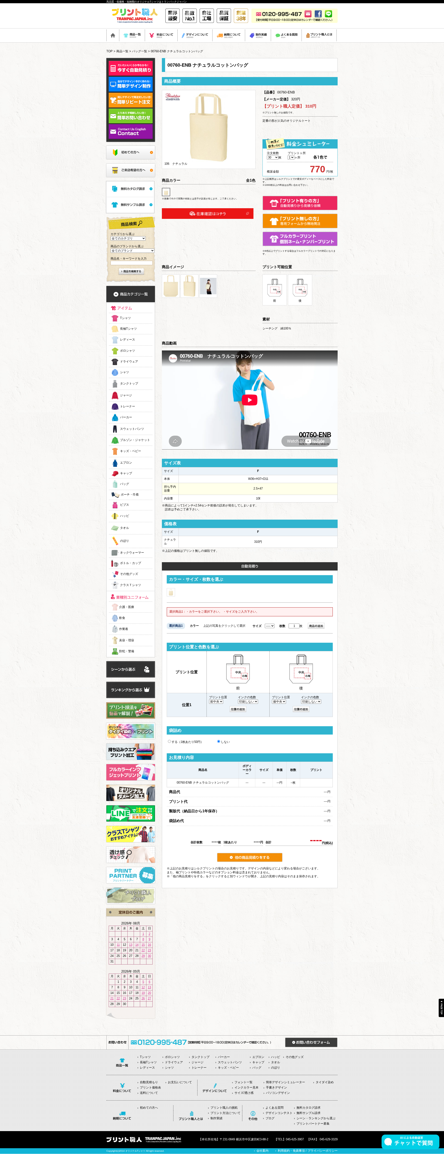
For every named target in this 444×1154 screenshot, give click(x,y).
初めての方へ (149, 1107)
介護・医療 (126, 607)
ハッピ (124, 516)
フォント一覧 (243, 1082)
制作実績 (216, 1118)
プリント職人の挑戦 (223, 1107)
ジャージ (126, 395)
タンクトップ (129, 383)
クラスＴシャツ (130, 585)
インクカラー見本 (246, 1087)
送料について (149, 1093)
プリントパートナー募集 (313, 1123)
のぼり (124, 541)
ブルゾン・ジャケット (135, 440)
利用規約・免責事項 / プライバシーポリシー (308, 1150)
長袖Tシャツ (128, 328)
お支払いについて (180, 1082)
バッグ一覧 (139, 51)
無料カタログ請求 (308, 1107)
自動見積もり (149, 1082)
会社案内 (262, 1150)
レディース (127, 339)
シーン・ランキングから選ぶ (316, 1118)
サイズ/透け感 (243, 1093)
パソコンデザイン (278, 1093)
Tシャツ (125, 318)
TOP (109, 51)
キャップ (126, 473)
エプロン (126, 463)
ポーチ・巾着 (130, 494)
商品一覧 (122, 51)
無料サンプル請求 (308, 1113)
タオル (124, 528)
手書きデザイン (276, 1087)
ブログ (269, 1118)
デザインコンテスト (279, 1113)
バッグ (124, 484)
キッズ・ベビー (130, 451)
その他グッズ (129, 574)
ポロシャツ (127, 351)
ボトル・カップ (130, 563)
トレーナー (127, 406)
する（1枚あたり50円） (188, 742)
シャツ (124, 372)
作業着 (123, 629)
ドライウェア (129, 361)
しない (225, 742)
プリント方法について (225, 1113)
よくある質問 (274, 1107)
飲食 (122, 618)
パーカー (126, 417)
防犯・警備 (126, 651)
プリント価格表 (150, 1087)
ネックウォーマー (132, 552)
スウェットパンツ (132, 429)
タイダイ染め (325, 1082)
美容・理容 (126, 640)
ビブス (124, 505)
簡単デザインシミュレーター (285, 1082)
